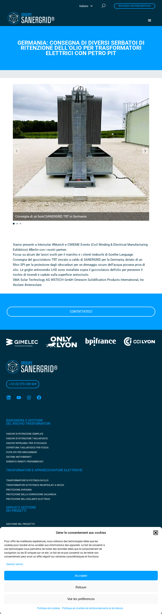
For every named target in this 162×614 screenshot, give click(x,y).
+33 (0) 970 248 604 (22, 384)
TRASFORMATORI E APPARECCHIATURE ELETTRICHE (44, 470)
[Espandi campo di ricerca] (103, 6)
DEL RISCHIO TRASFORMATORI (28, 424)
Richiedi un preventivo (135, 5)
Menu (151, 20)
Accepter (81, 575)
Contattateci (81, 311)
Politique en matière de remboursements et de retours (92, 608)
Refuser (81, 587)
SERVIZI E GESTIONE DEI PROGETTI (21, 509)
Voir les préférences (81, 599)
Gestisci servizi (14, 564)
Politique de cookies (48, 608)
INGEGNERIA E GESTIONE (24, 420)
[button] (156, 533)
